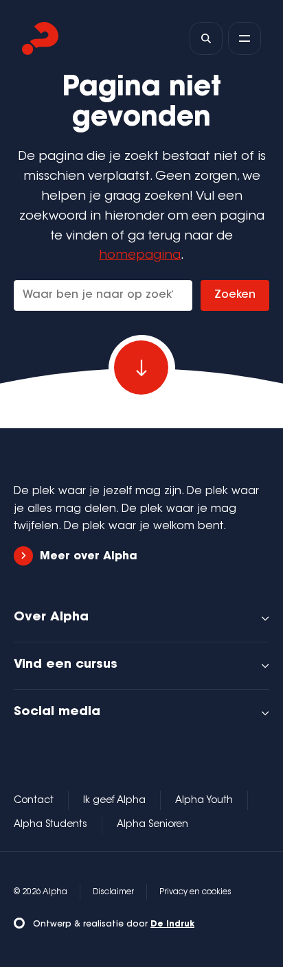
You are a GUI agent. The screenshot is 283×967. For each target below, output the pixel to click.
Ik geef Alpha (114, 801)
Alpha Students (50, 825)
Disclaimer (113, 892)
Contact (34, 801)
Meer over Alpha (88, 556)
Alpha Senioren (152, 825)
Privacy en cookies (195, 892)
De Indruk (172, 924)
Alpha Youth (204, 801)
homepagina (140, 256)
